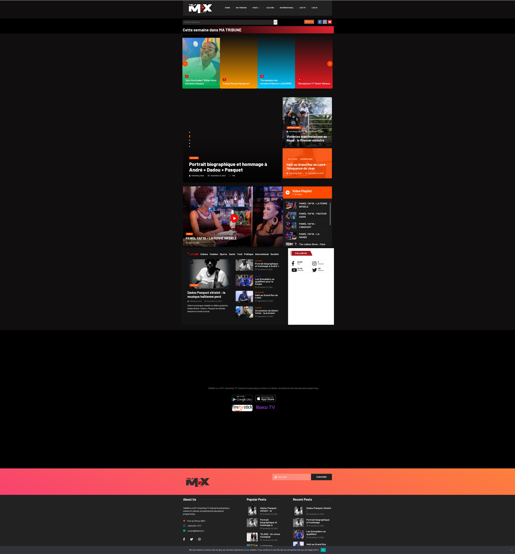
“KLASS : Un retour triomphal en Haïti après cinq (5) (229, 167)
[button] (309, 22)
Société (258, 308)
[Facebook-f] (320, 22)
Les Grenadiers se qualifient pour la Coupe (264, 281)
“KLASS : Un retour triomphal (270, 535)
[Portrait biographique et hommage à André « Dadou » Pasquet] (244, 265)
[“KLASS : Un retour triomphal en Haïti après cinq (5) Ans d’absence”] (252, 537)
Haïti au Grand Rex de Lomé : (266, 296)
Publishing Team (198, 176)
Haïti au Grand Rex (316, 544)
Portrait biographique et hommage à (268, 522)
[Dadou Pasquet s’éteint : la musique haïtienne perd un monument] (209, 274)
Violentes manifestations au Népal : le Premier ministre (307, 138)
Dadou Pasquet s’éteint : (318, 509)
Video (255, 8)
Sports (258, 276)
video (189, 234)
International (286, 8)
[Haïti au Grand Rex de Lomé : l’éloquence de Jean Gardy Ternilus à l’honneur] (244, 296)
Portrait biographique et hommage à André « (267, 264)
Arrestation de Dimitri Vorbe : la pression (266, 311)
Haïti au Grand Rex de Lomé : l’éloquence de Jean (307, 166)
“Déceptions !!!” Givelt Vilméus (314, 83)
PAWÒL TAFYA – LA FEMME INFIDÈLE (211, 238)
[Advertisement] (311, 299)
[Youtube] (330, 22)
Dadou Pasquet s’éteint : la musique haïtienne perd (206, 294)
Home (227, 8)
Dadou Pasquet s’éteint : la (268, 509)
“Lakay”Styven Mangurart (236, 83)
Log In (314, 8)
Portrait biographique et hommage (318, 521)
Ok (323, 550)
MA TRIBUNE (241, 8)
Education (292, 159)
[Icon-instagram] (325, 22)
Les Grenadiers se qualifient (316, 532)
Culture (270, 8)
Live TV (302, 8)
